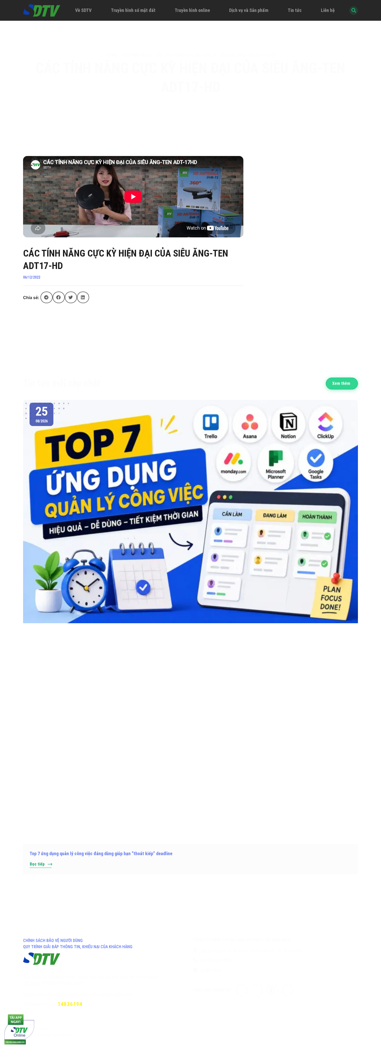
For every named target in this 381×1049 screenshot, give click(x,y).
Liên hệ (328, 10)
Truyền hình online (192, 10)
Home (111, 55)
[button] (46, 297)
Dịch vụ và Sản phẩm (248, 10)
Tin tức (295, 10)
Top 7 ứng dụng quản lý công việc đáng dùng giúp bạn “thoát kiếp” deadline (101, 853)
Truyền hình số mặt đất (133, 10)
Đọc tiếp (37, 864)
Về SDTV (83, 10)
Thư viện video (136, 55)
